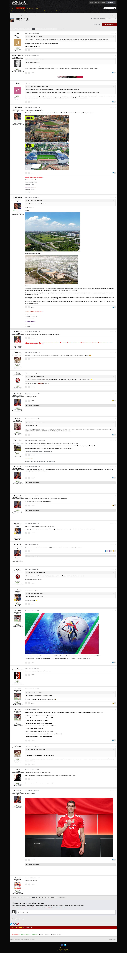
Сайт (13, 8)
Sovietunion (18, 440)
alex (20, 20)
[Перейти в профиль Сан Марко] (17, 618)
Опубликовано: (32, 33)
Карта (37, 8)
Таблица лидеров (60, 10)
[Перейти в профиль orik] (17, 675)
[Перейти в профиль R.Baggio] (17, 885)
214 (48, 29)
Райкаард (17, 352)
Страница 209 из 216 (62, 29)
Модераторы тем (28, 10)
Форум (12, 10)
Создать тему (96, 24)
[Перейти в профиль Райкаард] (17, 360)
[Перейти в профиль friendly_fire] (17, 531)
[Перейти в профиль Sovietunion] (17, 448)
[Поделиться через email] (16, 924)
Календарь (19, 10)
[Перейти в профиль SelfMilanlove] (17, 116)
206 (24, 29)
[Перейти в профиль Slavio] (17, 777)
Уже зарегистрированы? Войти (97, 2)
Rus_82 (17, 419)
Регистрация (110, 2)
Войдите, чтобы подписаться (98, 18)
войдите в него (64, 905)
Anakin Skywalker (17, 56)
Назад (14, 897)
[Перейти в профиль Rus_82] (17, 426)
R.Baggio (18, 878)
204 (18, 29)
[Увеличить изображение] (52, 231)
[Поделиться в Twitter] (11, 924)
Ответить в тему (109, 24)
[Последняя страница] (56, 29)
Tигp (37, 200)
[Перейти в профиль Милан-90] (17, 402)
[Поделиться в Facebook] (14, 924)
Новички (59, 934)
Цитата (32, 49)
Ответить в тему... (23, 912)
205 (21, 29)
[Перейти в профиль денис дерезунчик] (17, 42)
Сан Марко (17, 611)
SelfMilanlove (17, 107)
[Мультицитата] (29, 50)
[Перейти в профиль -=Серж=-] (17, 90)
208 (30, 29)
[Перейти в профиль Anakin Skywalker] (17, 63)
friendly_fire (18, 523)
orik (37, 36)
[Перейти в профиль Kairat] (17, 380)
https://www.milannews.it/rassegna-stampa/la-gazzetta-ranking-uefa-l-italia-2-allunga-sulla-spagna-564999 (50, 775)
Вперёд (52, 897)
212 (42, 29)
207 (27, 29)
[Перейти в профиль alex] (12, 20)
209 (33, 29)
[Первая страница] (11, 29)
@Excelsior (40, 383)
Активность (30, 8)
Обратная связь (63, 947)
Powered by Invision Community (63, 950)
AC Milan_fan (17, 331)
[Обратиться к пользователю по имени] (26, 50)
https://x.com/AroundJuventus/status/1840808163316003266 (39, 526)
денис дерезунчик (18, 34)
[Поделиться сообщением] (115, 33)
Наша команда (38, 10)
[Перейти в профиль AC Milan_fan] (17, 339)
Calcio (31, 20)
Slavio (18, 770)
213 (45, 29)
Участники (53, 934)
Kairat (18, 373)
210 (36, 29)
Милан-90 (17, 394)
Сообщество (20, 8)
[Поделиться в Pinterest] (18, 924)
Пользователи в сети (49, 10)
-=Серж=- (18, 83)
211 (39, 29)
